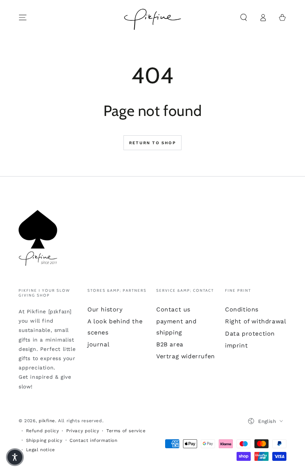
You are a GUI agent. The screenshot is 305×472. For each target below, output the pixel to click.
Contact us (173, 309)
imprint (236, 345)
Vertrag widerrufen (185, 356)
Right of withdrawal (255, 321)
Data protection (250, 333)
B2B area (169, 344)
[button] (243, 17)
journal (98, 344)
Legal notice (40, 449)
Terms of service (126, 430)
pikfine (47, 420)
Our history (105, 309)
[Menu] (22, 17)
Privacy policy (82, 430)
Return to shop (152, 142)
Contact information (93, 440)
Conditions (242, 309)
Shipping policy (44, 440)
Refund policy (42, 430)
